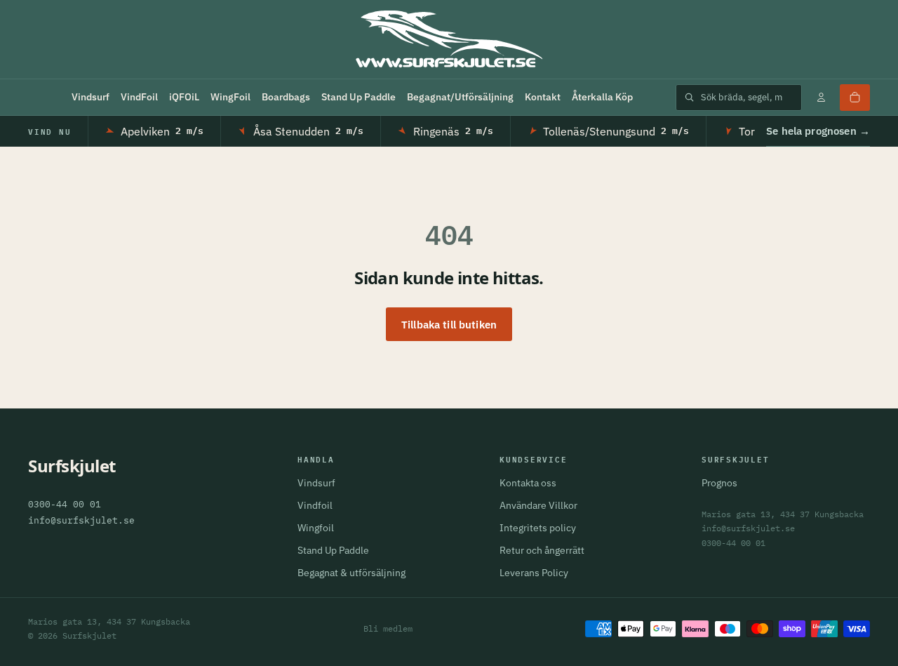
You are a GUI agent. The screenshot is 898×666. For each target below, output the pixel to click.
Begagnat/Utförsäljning (460, 97)
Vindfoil (315, 505)
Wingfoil (315, 527)
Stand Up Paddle (358, 97)
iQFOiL (184, 97)
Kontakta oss (528, 483)
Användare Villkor (538, 505)
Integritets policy (538, 527)
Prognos (719, 483)
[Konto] (820, 97)
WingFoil (230, 97)
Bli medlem (388, 628)
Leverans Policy (534, 572)
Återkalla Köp (602, 97)
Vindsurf (90, 97)
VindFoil (139, 97)
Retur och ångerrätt (542, 550)
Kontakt (543, 97)
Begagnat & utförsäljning (351, 572)
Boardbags (286, 97)
